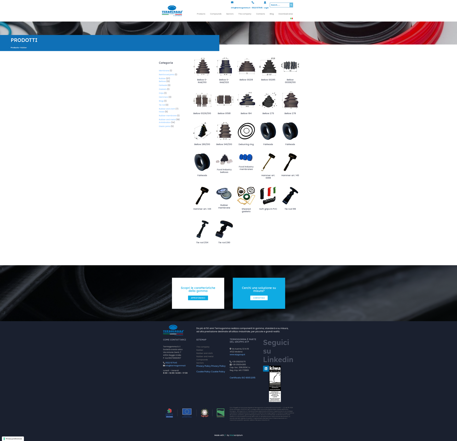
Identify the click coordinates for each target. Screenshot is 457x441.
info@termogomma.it (240, 8)
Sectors (229, 13)
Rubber (199, 350)
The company (244, 13)
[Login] (265, 2)
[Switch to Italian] (291, 18)
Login (266, 8)
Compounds (215, 13)
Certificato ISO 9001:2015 (242, 377)
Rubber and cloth (204, 353)
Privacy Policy (203, 365)
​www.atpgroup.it (237, 354)
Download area (285, 13)
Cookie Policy (203, 371)
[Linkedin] (266, 369)
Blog (272, 13)
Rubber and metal (204, 356)
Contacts (260, 13)
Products (201, 13)
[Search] (291, 5)
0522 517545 (257, 8)
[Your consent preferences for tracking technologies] (13, 438)
